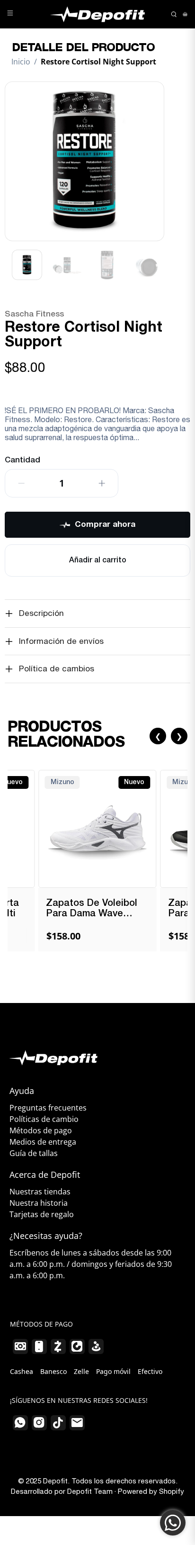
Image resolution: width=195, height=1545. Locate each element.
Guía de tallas (33, 1153)
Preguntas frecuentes (48, 1107)
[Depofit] (97, 14)
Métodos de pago (40, 1130)
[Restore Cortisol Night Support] (84, 161)
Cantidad (22, 460)
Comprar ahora (105, 524)
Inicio (20, 61)
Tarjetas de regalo (41, 1214)
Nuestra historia (38, 1203)
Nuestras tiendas (40, 1191)
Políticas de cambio (44, 1119)
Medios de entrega (42, 1142)
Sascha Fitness (34, 314)
